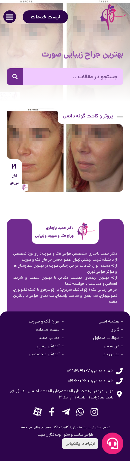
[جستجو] (15, 76)
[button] (9, 16)
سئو (67, 434)
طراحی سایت (83, 434)
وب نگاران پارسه (49, 434)
